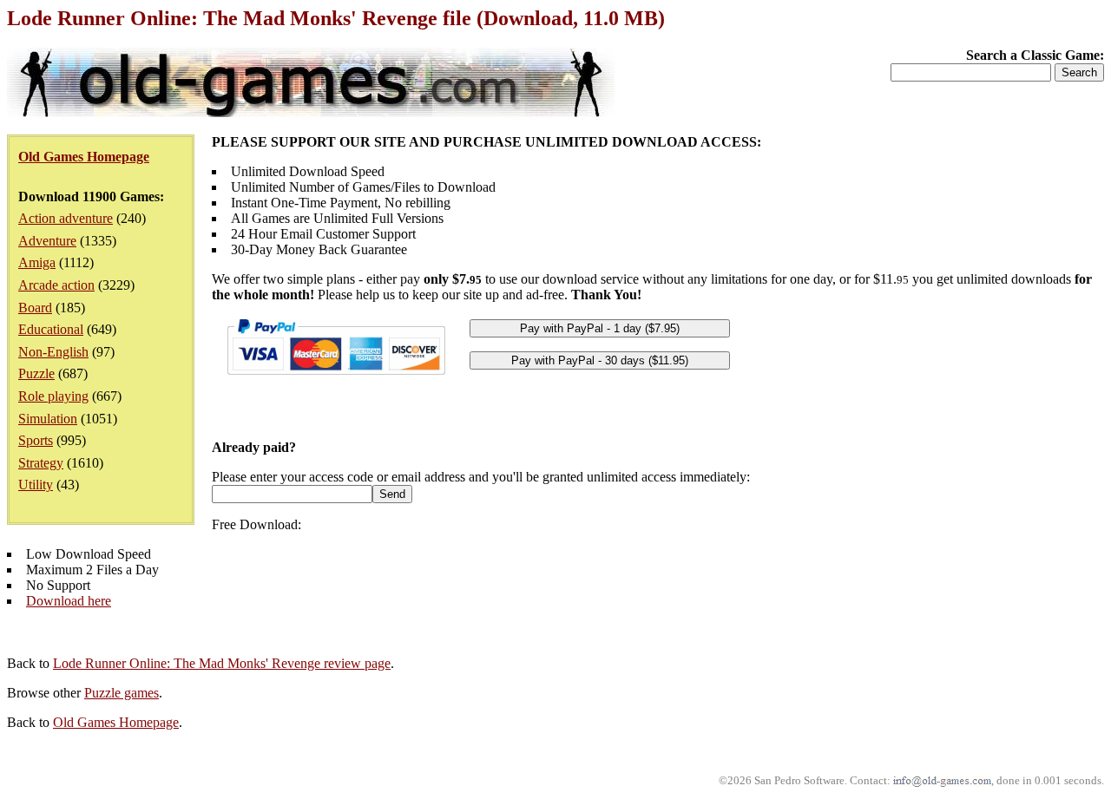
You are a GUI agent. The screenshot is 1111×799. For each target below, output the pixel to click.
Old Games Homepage (116, 722)
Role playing (53, 396)
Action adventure (65, 218)
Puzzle (36, 373)
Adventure (47, 240)
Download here (68, 600)
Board (35, 307)
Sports (35, 440)
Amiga (37, 262)
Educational (50, 329)
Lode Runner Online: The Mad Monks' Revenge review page (222, 663)
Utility (35, 484)
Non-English (53, 351)
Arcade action (56, 285)
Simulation (47, 418)
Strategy (40, 462)
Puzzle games (121, 692)
